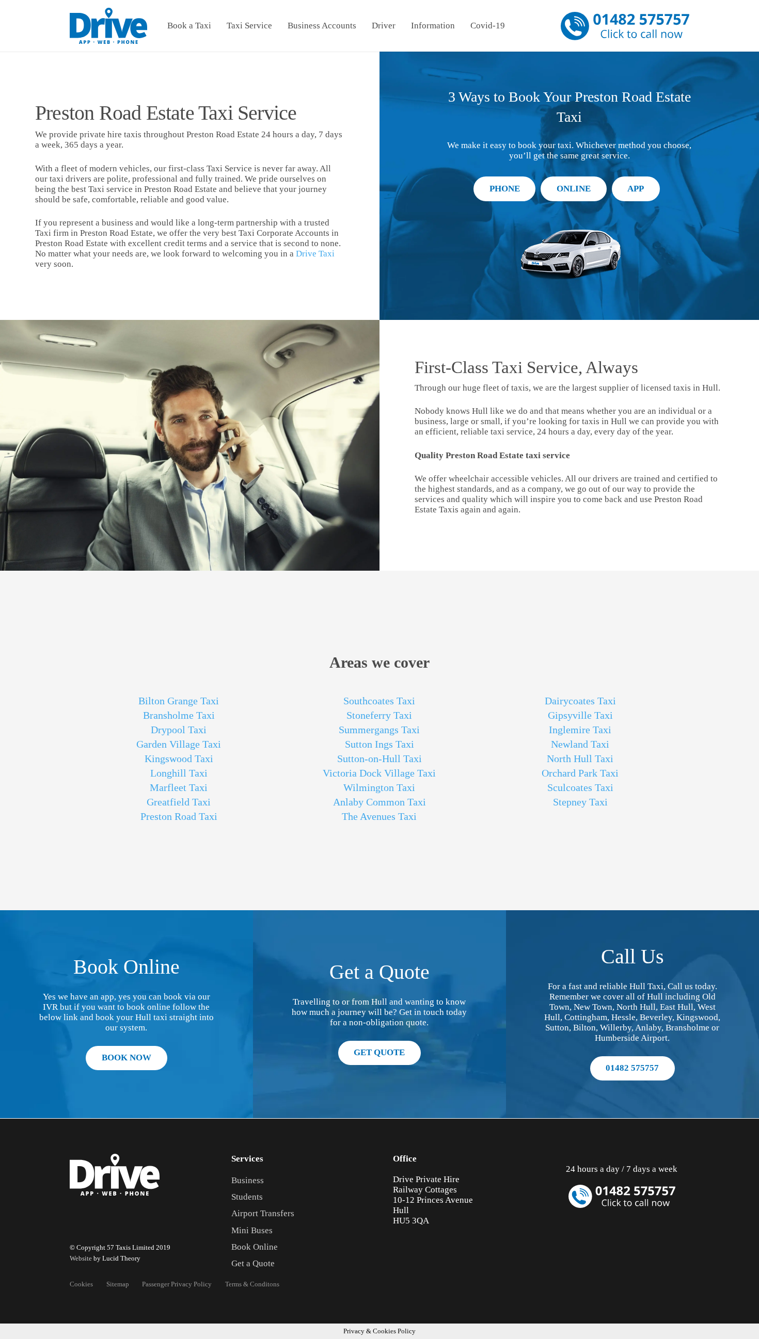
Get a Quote (253, 1263)
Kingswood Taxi (179, 758)
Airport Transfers (262, 1213)
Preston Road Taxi (178, 816)
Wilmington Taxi (379, 787)
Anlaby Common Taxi (379, 802)
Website (81, 1258)
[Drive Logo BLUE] (108, 26)
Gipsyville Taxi (580, 715)
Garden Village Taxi (178, 744)
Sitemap (117, 1284)
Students (247, 1197)
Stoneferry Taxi (379, 715)
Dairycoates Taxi (580, 700)
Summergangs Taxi (379, 729)
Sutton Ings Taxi (379, 744)
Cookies (81, 1284)
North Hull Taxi (580, 758)
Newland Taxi (580, 744)
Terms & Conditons (252, 1284)
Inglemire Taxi (580, 729)
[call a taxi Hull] (625, 26)
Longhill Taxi (179, 773)
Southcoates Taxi (379, 700)
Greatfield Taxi (179, 802)
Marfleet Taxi (179, 787)
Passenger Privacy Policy (177, 1284)
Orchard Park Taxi (580, 773)
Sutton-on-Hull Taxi (379, 758)
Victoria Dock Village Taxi (379, 773)
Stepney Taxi (580, 802)
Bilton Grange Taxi (178, 700)
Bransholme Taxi (179, 715)
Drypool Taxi (179, 729)
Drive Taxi (315, 254)
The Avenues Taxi (379, 816)
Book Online (254, 1247)
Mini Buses (252, 1230)
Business (247, 1180)
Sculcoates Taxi (580, 787)
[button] (216, 26)
